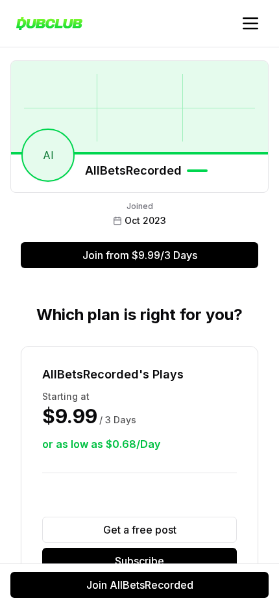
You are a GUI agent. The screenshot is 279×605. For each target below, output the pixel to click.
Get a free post (139, 529)
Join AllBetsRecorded (139, 584)
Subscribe (139, 560)
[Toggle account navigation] (250, 23)
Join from (139, 255)
